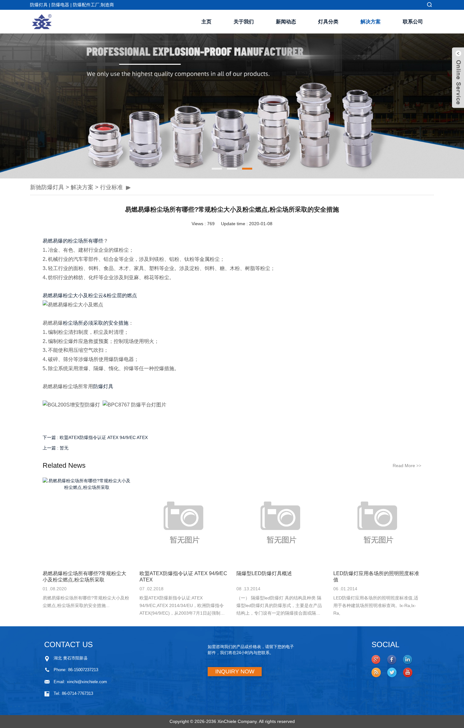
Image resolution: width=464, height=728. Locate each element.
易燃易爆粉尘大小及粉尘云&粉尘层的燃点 (90, 295)
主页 (206, 21)
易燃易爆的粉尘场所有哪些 (73, 241)
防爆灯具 (103, 386)
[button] (34, 106)
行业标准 (111, 187)
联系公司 (413, 21)
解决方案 (370, 21)
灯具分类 (328, 21)
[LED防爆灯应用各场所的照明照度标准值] (377, 522)
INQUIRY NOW (234, 671)
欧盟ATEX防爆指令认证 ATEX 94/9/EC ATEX (104, 437)
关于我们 (244, 21)
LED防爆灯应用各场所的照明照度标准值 (376, 576)
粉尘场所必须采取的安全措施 (95, 323)
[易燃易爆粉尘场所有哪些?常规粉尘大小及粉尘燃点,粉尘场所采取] (87, 522)
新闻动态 (286, 21)
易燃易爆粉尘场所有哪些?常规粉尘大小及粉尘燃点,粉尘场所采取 (84, 576)
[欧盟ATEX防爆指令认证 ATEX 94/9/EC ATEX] (184, 522)
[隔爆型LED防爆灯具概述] (280, 522)
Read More (407, 465)
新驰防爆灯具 (47, 187)
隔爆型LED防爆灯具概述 (264, 573)
